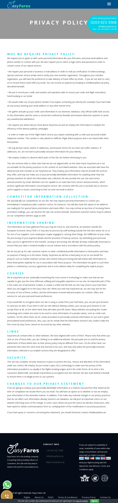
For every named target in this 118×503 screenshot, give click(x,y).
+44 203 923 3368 (54, 450)
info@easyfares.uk (54, 456)
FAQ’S (51, 497)
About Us (39, 497)
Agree (94, 501)
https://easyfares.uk (55, 462)
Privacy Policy (89, 497)
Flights (27, 497)
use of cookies (82, 501)
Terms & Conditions (68, 497)
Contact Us (105, 497)
